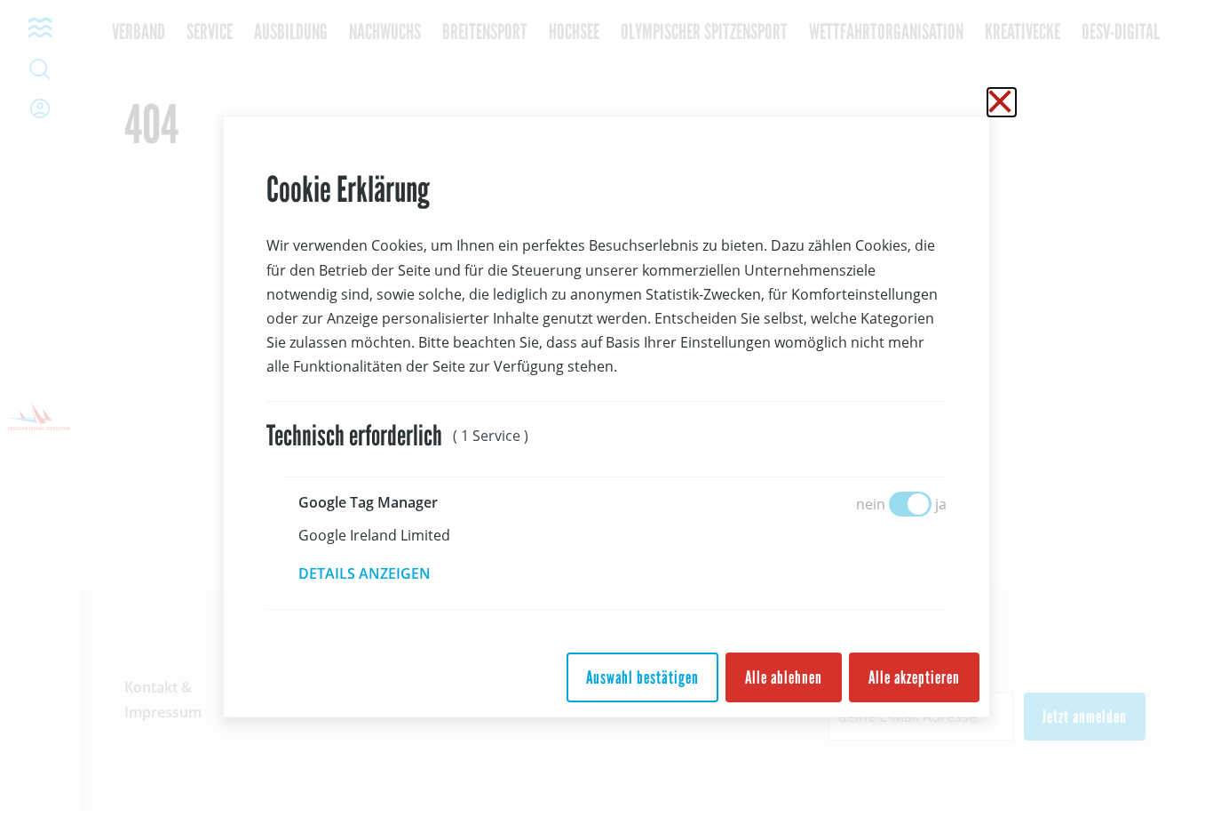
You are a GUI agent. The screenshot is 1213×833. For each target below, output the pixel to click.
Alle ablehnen (783, 677)
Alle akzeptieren (914, 677)
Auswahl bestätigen (642, 677)
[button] (377, 573)
